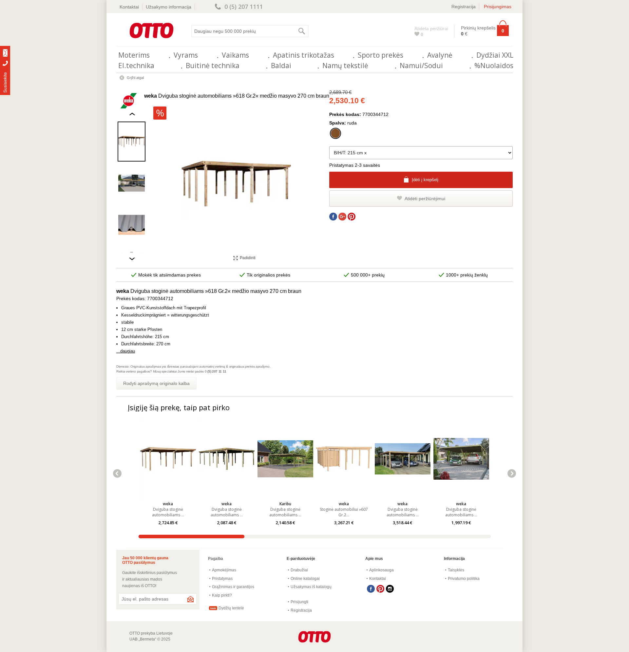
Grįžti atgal (135, 78)
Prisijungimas (497, 6)
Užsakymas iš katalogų (311, 587)
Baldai (281, 65)
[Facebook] (371, 589)
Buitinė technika (212, 65)
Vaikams (235, 55)
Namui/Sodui (421, 65)
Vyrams (186, 55)
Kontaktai (129, 7)
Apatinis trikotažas (303, 55)
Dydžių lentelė (231, 608)
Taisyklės (456, 570)
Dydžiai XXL (494, 55)
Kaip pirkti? (222, 595)
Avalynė (439, 55)
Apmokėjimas (224, 570)
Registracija (463, 6)
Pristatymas (222, 578)
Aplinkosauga (381, 570)
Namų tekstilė (345, 65)
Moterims (134, 55)
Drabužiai (299, 570)
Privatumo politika (464, 578)
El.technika (136, 65)
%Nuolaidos (493, 65)
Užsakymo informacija (168, 7)
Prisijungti (299, 602)
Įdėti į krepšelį (425, 179)
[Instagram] (390, 589)
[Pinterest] (380, 589)
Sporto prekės (380, 55)
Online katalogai (305, 578)
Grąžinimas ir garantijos (233, 587)
